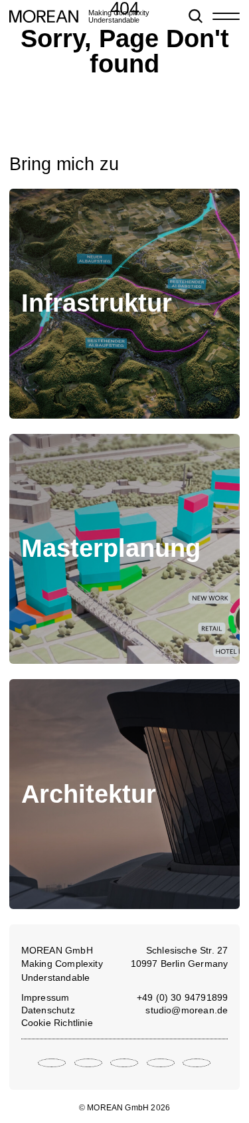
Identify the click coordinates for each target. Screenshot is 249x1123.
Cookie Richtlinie (57, 1022)
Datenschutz (48, 1010)
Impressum (45, 997)
